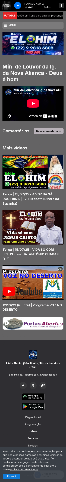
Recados (33, 438)
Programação (33, 424)
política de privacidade (24, 469)
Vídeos (33, 431)
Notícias (33, 445)
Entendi (11, 476)
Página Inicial (33, 417)
